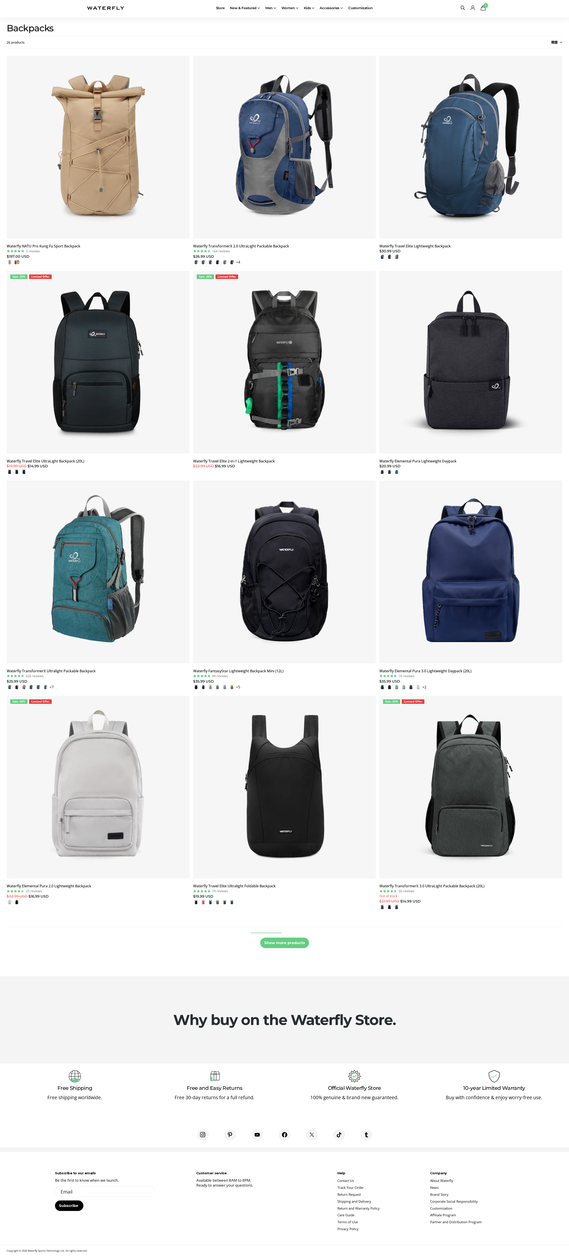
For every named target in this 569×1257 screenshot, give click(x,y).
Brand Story (439, 1194)
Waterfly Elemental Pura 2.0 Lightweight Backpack (49, 886)
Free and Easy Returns (215, 1088)
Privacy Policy (348, 1229)
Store (220, 8)
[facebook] (284, 1135)
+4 (238, 262)
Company (438, 1173)
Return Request (349, 1194)
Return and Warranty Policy (358, 1208)
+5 (238, 687)
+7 (52, 687)
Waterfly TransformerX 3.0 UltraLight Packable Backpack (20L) (431, 886)
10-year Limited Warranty (494, 1088)
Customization (360, 8)
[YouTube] (257, 1135)
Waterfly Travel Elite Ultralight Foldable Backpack (234, 886)
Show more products (284, 943)
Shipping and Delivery (354, 1201)
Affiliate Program (443, 1215)
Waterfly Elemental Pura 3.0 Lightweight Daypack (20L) (425, 671)
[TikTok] (339, 1135)
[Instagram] (203, 1135)
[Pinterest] (230, 1135)
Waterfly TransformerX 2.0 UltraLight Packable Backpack (241, 246)
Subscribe (69, 1206)
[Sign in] (473, 8)
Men (269, 8)
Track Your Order (350, 1187)
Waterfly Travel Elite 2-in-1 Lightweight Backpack (234, 461)
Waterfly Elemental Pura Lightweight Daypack (418, 461)
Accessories (329, 8)
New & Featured (243, 8)
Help (341, 1173)
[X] (312, 1135)
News (434, 1187)
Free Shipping (74, 1088)
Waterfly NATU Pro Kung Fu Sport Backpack (43, 246)
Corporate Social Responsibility (454, 1201)
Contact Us (345, 1180)
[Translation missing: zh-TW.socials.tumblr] (366, 1135)
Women (288, 8)
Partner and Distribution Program (456, 1222)
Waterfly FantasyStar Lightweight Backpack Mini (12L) (238, 671)
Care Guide (345, 1215)
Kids (307, 8)
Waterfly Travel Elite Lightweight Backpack (415, 246)
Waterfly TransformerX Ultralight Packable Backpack (51, 671)
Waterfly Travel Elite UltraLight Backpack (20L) (45, 461)
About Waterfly (441, 1180)
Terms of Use (347, 1222)
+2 (424, 687)
